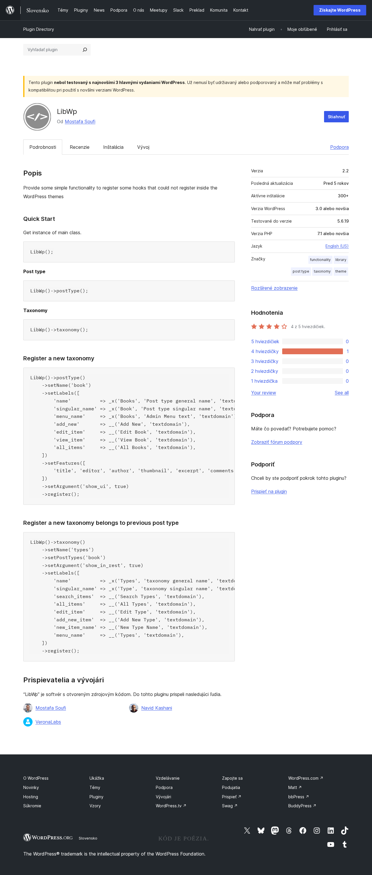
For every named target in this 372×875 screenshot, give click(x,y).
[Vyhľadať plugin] (85, 50)
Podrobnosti (42, 147)
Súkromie (32, 805)
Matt (295, 787)
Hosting (30, 796)
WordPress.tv (171, 805)
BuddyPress (302, 805)
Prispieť (232, 796)
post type (301, 271)
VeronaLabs (48, 722)
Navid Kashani (156, 708)
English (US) (337, 246)
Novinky (31, 787)
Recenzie (80, 147)
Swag (230, 805)
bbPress (298, 796)
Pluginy (96, 796)
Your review (263, 393)
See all (342, 393)
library (340, 259)
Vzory (95, 805)
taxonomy (322, 271)
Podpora (339, 147)
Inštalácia (113, 147)
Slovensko (88, 838)
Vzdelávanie (168, 778)
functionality (320, 259)
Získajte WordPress (340, 10)
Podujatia (231, 787)
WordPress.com (305, 778)
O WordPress (36, 778)
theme (340, 271)
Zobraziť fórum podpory (276, 442)
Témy (95, 787)
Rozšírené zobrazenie (274, 288)
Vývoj (143, 147)
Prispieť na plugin (269, 491)
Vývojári (163, 796)
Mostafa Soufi (80, 121)
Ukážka (97, 778)
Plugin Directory (38, 29)
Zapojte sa (232, 778)
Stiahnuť (336, 116)
